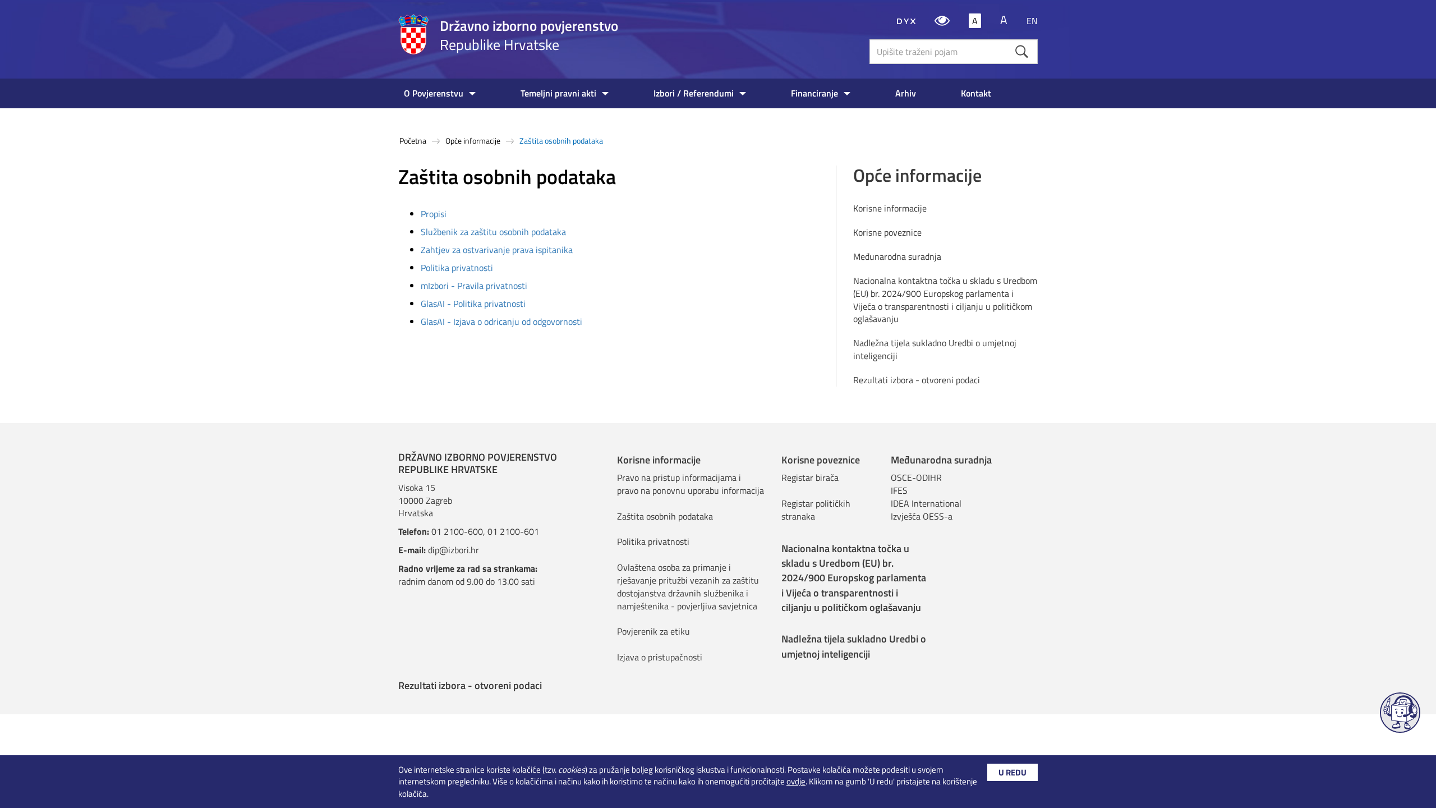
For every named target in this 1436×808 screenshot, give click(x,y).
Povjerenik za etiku (653, 631)
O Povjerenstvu (433, 93)
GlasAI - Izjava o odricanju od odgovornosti (501, 321)
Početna (412, 140)
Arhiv (905, 93)
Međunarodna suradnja (897, 256)
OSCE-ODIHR (916, 477)
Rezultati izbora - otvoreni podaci (916, 380)
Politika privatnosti (457, 267)
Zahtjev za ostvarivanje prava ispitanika (497, 249)
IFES (899, 490)
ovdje (796, 781)
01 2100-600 (457, 531)
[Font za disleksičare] (906, 20)
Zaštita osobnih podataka (665, 516)
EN (1032, 20)
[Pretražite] (1021, 51)
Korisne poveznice (887, 232)
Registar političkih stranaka (815, 510)
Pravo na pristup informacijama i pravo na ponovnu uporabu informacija (690, 484)
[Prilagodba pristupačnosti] (942, 20)
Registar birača (810, 477)
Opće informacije (472, 140)
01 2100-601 (513, 531)
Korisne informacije (890, 208)
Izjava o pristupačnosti (659, 657)
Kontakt (976, 93)
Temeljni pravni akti (558, 93)
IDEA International (926, 503)
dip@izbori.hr (453, 550)
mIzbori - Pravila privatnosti (474, 285)
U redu (1012, 772)
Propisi (434, 214)
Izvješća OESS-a (921, 516)
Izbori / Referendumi (693, 93)
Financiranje (814, 93)
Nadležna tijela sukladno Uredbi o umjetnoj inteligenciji (934, 349)
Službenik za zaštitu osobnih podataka (493, 231)
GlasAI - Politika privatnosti (473, 303)
